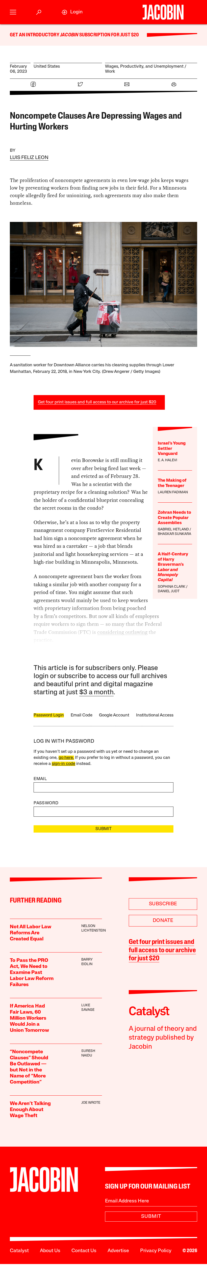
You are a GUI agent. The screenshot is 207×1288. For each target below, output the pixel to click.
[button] (13, 12)
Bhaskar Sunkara (174, 534)
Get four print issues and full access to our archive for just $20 (97, 402)
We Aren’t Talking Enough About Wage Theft (30, 1109)
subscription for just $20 (108, 35)
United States (47, 66)
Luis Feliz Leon (29, 157)
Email (40, 779)
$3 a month (96, 692)
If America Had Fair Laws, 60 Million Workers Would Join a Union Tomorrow (29, 1018)
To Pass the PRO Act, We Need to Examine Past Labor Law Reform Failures (32, 972)
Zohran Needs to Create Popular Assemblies (174, 517)
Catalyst (19, 1250)
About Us (50, 1250)
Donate (163, 920)
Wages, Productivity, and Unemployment (144, 66)
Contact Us (83, 1250)
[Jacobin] (163, 12)
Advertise (118, 1250)
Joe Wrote (90, 1103)
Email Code (81, 715)
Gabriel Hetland (173, 529)
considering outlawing (122, 632)
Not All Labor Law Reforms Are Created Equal (30, 933)
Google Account (114, 715)
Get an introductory (35, 35)
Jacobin (69, 35)
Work (110, 71)
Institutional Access (154, 715)
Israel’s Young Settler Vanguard (172, 448)
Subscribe (163, 904)
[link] (72, 12)
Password (46, 803)
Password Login (49, 715)
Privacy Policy (155, 1250)
